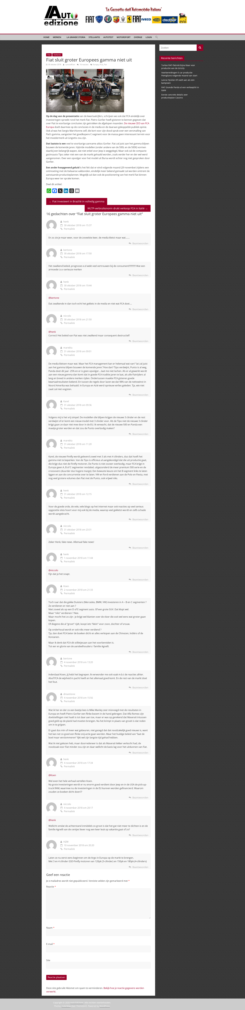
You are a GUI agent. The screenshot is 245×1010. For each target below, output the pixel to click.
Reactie (51, 886)
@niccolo (53, 570)
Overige (138, 37)
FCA (101, 64)
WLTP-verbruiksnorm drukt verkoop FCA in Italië (117, 208)
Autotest (108, 37)
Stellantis (94, 37)
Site (48, 960)
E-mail (50, 944)
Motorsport (123, 37)
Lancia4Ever (71, 64)
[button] (157, 37)
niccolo (67, 315)
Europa (96, 64)
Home (46, 37)
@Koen (52, 775)
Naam (50, 927)
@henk (52, 331)
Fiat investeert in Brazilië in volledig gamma (76, 201)
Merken (57, 37)
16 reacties (83, 64)
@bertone (53, 297)
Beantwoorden (140, 243)
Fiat (48, 55)
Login (149, 37)
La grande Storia (76, 37)
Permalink (69, 228)
